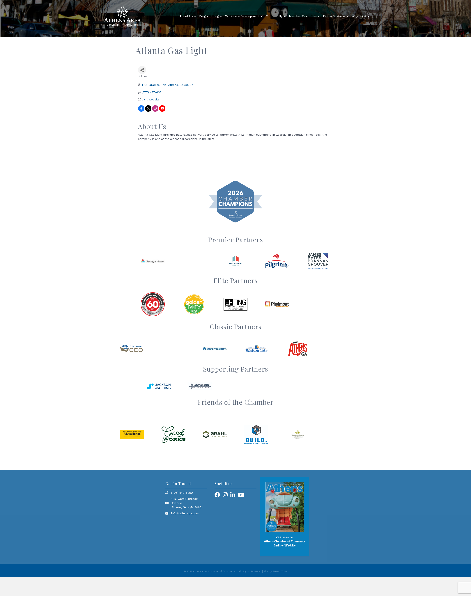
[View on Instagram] (155, 110)
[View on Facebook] (141, 110)
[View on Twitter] (148, 110)
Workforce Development (242, 16)
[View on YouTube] (162, 110)
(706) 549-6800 (182, 492)
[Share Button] (142, 70)
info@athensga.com (185, 513)
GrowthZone (279, 571)
